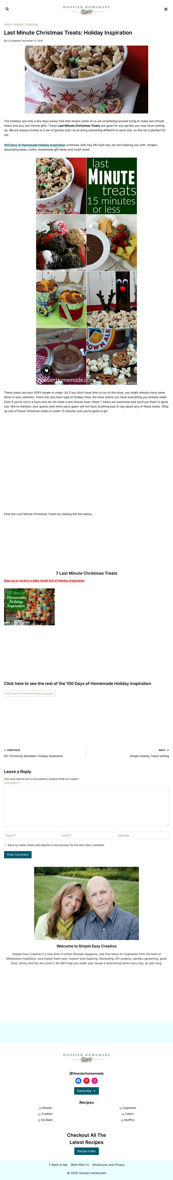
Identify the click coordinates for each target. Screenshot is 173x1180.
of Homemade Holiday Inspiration (35, 145)
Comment (12, 783)
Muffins (129, 1120)
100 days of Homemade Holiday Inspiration (30, 693)
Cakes (129, 1113)
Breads (47, 1108)
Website (123, 835)
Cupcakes (129, 1108)
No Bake (47, 1120)
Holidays (19, 24)
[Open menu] (166, 9)
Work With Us (80, 1164)
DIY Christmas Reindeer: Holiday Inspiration (33, 753)
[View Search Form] (7, 9)
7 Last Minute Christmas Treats (86, 573)
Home (7, 24)
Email (66, 835)
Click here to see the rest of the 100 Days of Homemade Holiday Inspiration (77, 683)
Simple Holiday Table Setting (149, 753)
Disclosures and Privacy (108, 1164)
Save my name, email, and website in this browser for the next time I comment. (56, 845)
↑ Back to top (57, 1164)
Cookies (47, 1113)
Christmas (32, 24)
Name (11, 835)
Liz (8, 40)
